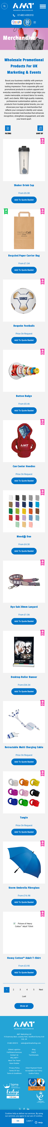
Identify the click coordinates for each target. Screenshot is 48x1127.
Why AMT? (14, 1058)
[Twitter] (19, 1109)
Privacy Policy (14, 1068)
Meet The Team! (14, 1060)
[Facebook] (24, 1109)
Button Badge (24, 396)
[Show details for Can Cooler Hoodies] (24, 441)
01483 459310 (25, 15)
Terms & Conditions (14, 1073)
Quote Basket (35, 22)
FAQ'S (34, 1052)
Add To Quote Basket (24, 200)
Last (24, 996)
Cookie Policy (34, 1073)
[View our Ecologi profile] (13, 1093)
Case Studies (14, 1063)
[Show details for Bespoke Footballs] (24, 301)
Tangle (24, 817)
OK (18, 1121)
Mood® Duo (24, 536)
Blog (33, 1049)
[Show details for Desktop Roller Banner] (24, 652)
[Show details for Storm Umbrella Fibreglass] (24, 863)
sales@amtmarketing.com (31, 1043)
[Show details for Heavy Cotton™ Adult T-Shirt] (24, 933)
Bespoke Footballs (23, 325)
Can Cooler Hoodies (24, 466)
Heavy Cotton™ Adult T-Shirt (24, 958)
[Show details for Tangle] (24, 792)
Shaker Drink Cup (24, 185)
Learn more (31, 1121)
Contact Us (14, 1055)
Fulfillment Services (14, 1052)
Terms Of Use (14, 1071)
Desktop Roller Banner (24, 677)
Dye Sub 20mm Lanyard (24, 606)
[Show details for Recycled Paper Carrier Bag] (24, 230)
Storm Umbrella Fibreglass (24, 887)
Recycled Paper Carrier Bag (24, 255)
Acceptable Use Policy (33, 1071)
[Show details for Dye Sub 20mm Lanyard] (24, 582)
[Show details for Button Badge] (24, 371)
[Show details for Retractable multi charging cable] (24, 722)
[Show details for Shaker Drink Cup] (24, 160)
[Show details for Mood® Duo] (24, 511)
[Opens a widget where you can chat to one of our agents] (39, 1123)
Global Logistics (14, 1049)
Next (41, 989)
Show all (24, 1006)
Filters (8, 128)
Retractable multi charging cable (24, 747)
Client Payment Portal (34, 1068)
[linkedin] (28, 1109)
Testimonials (34, 1055)
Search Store (4, 6)
